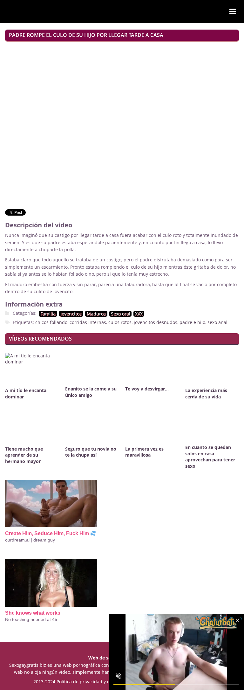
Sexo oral (120, 314)
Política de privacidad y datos (88, 682)
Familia (48, 314)
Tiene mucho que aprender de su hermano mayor (24, 455)
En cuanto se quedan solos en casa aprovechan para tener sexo (210, 456)
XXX (139, 314)
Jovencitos (71, 314)
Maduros (96, 314)
